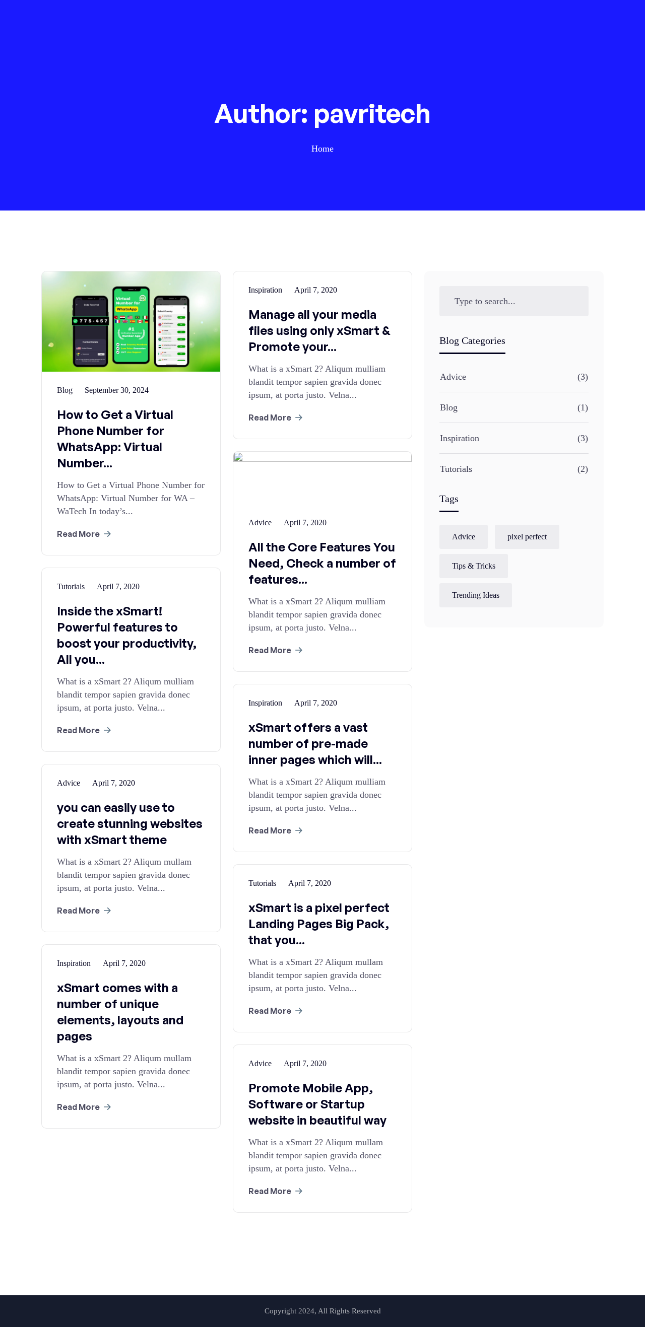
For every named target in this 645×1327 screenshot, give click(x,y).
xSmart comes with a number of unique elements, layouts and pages (120, 1011)
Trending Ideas (475, 595)
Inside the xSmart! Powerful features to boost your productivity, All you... (127, 635)
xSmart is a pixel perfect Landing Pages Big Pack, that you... (319, 923)
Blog (449, 407)
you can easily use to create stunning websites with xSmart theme (130, 823)
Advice (453, 377)
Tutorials (456, 469)
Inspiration (459, 438)
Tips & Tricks (473, 566)
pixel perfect (527, 536)
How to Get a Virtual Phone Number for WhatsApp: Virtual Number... (115, 438)
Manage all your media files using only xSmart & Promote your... (319, 330)
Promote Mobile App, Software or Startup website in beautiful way (317, 1104)
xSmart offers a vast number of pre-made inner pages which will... (315, 743)
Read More (78, 534)
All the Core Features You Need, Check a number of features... (322, 563)
